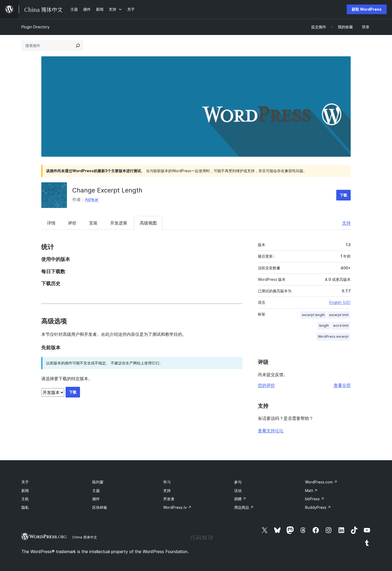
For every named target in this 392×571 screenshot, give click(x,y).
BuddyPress (318, 507)
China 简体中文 (84, 537)
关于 (25, 482)
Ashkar (91, 199)
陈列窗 (97, 482)
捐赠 (240, 499)
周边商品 (244, 507)
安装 (93, 223)
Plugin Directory (35, 27)
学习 (167, 482)
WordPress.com (321, 482)
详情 (51, 223)
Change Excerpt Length (107, 190)
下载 (343, 195)
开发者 (168, 499)
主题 (96, 490)
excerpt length (313, 315)
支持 (346, 223)
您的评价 (266, 385)
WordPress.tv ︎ (177, 507)
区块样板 (99, 507)
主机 (25, 499)
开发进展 (118, 223)
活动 (238, 490)
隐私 (25, 507)
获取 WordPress (367, 9)
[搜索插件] (78, 45)
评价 (72, 223)
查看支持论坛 (270, 430)
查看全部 (342, 385)
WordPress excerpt (333, 336)
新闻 (25, 490)
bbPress (314, 499)
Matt (311, 490)
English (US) (340, 302)
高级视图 (148, 223)
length (324, 326)
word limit (341, 326)
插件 (96, 499)
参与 (238, 482)
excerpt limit (339, 315)
